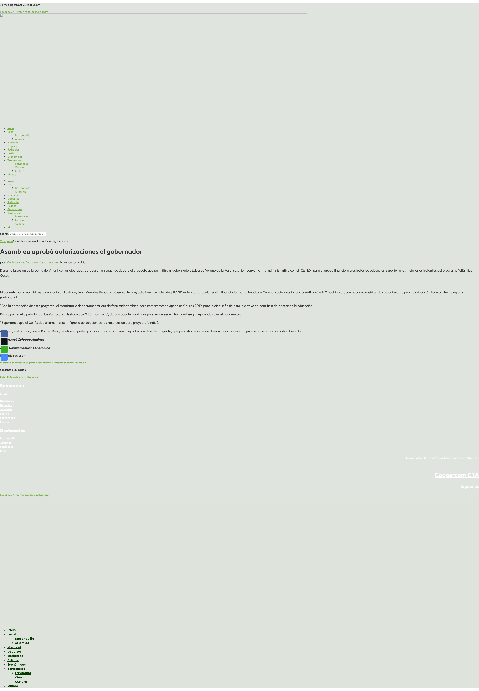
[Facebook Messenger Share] (4, 357)
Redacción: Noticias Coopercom (33, 262)
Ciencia (19, 167)
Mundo (11, 174)
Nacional (12, 142)
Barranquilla (22, 135)
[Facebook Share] (4, 333)
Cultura (19, 171)
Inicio (10, 128)
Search (4, 233)
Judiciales (13, 149)
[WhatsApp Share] (4, 349)
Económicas (14, 156)
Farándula (21, 164)
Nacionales (7, 401)
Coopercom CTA (457, 474)
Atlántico (20, 139)
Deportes (13, 146)
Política (11, 153)
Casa (3, 241)
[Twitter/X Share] (4, 341)
